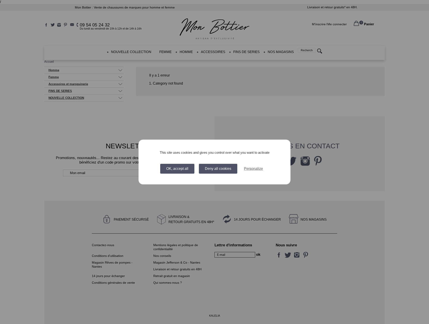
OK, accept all (177, 169)
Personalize (253, 169)
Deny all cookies (218, 169)
